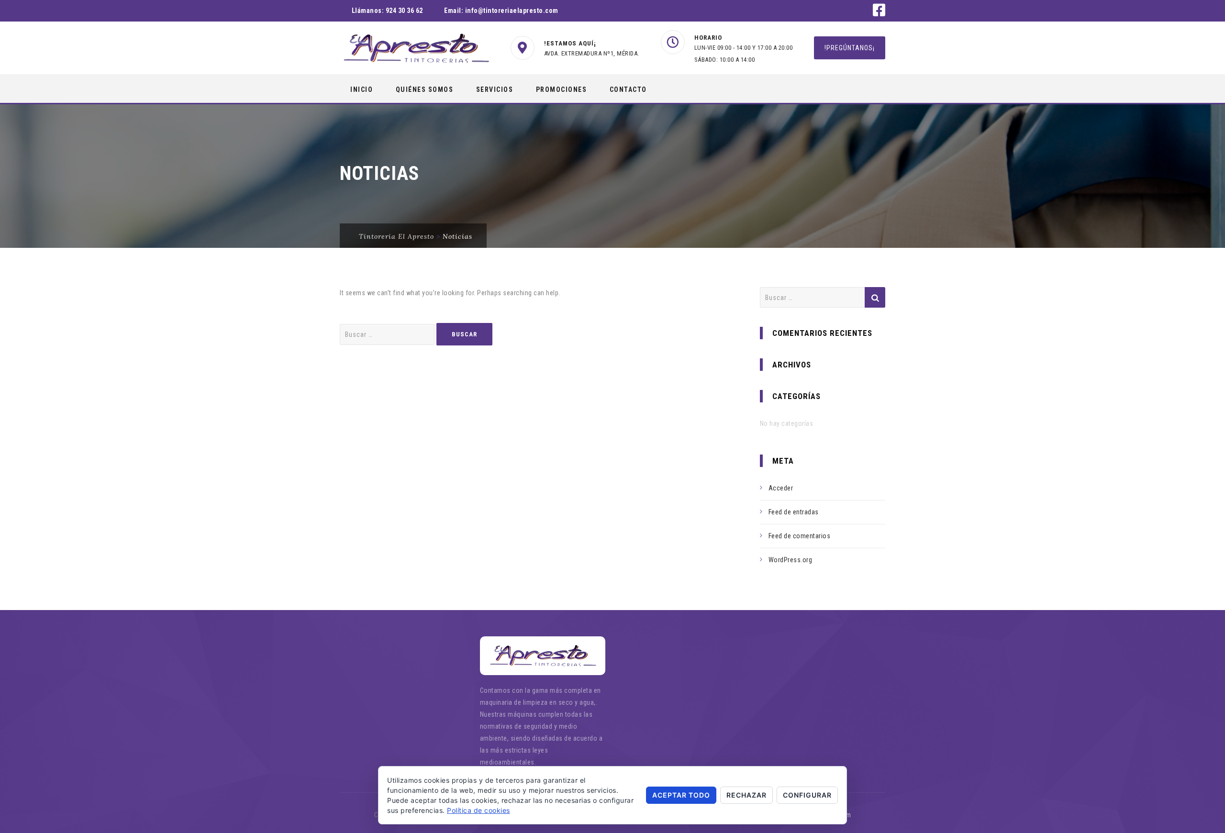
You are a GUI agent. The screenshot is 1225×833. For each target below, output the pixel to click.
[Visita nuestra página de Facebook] (879, 13)
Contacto (628, 89)
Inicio (361, 89)
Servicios (494, 89)
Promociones (561, 89)
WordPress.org (790, 560)
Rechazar (746, 795)
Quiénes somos (425, 89)
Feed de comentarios (799, 536)
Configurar (807, 795)
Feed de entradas (793, 512)
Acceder (780, 488)
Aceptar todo (681, 795)
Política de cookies (478, 810)
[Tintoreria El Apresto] (416, 48)
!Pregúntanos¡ (849, 48)
